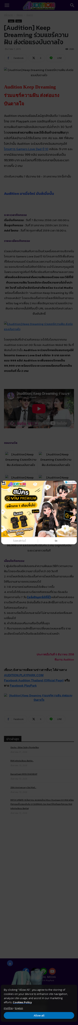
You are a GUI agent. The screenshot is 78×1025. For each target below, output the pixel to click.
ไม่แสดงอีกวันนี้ (19, 540)
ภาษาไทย (8, 1008)
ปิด (56, 540)
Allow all (39, 1015)
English (19, 1008)
